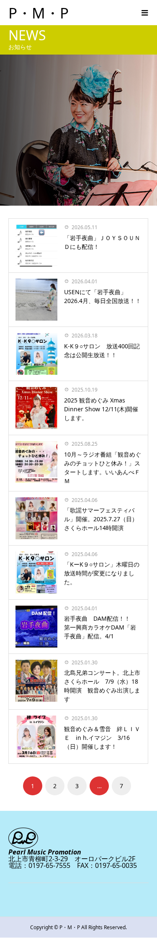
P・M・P (38, 13)
